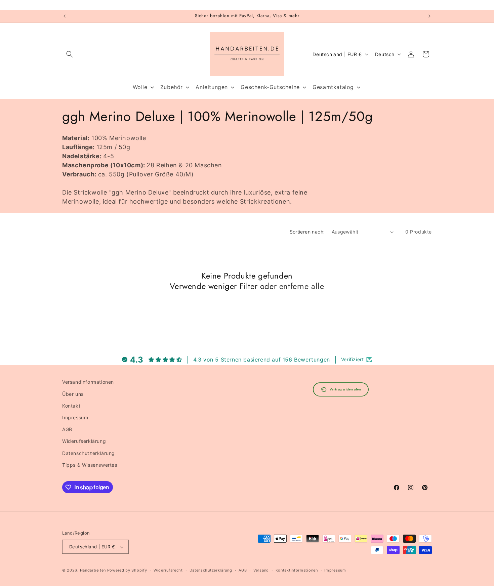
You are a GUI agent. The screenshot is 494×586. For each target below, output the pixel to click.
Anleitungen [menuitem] (212, 87)
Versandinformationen (88, 382)
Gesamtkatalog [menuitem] (333, 87)
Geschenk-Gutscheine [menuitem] (270, 87)
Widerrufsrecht (168, 570)
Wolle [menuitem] (140, 87)
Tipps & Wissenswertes (89, 464)
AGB (67, 429)
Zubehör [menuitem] (171, 87)
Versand (261, 570)
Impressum (75, 417)
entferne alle (301, 286)
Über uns (73, 393)
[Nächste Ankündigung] (429, 16)
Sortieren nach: (307, 232)
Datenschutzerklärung (88, 453)
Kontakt (71, 405)
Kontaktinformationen (297, 570)
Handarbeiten (93, 570)
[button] (69, 54)
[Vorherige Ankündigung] (64, 16)
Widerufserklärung (84, 441)
